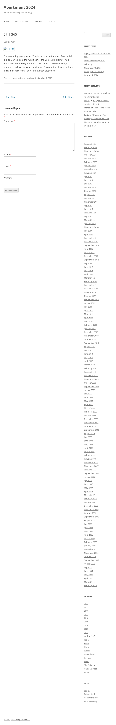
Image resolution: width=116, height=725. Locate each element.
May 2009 (88, 401)
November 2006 (91, 509)
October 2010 (90, 339)
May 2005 (88, 574)
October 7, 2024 (91, 75)
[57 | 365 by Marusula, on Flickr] (9, 49)
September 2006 (91, 516)
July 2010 (88, 350)
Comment (9, 121)
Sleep (86, 661)
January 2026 (90, 144)
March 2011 (89, 321)
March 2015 (89, 220)
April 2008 (88, 448)
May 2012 (88, 270)
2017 (86, 614)
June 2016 (88, 209)
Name (7, 154)
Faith (86, 639)
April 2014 (88, 234)
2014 (86, 603)
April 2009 (88, 404)
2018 (86, 618)
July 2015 (88, 216)
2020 (86, 625)
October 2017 (90, 191)
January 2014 (90, 238)
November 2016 (91, 201)
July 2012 (88, 263)
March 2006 (89, 538)
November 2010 (91, 335)
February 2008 (90, 455)
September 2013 (91, 245)
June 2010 (88, 353)
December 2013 (91, 241)
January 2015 (90, 223)
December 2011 (91, 288)
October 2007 (90, 469)
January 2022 (90, 165)
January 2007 (90, 502)
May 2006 (88, 531)
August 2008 (89, 433)
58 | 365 (68, 96)
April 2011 (88, 317)
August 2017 (89, 194)
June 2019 (88, 180)
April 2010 (88, 361)
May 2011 (88, 314)
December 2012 (91, 256)
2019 (86, 621)
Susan (87, 100)
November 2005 (91, 553)
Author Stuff (89, 636)
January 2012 (90, 285)
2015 (86, 607)
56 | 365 (9, 96)
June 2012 (88, 267)
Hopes (87, 650)
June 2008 (88, 440)
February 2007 (90, 498)
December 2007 (91, 462)
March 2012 (89, 277)
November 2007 (91, 466)
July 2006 (88, 524)
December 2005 (91, 549)
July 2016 (88, 205)
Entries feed (89, 694)
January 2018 (90, 187)
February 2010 (90, 368)
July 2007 (88, 480)
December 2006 (91, 505)
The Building (89, 665)
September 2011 (91, 299)
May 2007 (88, 487)
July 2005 (88, 567)
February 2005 (90, 585)
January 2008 (90, 458)
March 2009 (89, 408)
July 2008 (88, 437)
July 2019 (88, 176)
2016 (86, 610)
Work (86, 672)
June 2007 (88, 484)
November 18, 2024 (93, 68)
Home (6, 21)
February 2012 (90, 281)
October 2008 (90, 426)
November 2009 (91, 379)
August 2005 (89, 563)
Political (87, 658)
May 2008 (88, 444)
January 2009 (90, 415)
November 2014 (91, 227)
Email (7, 166)
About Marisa (21, 21)
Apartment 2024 (19, 7)
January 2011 (90, 328)
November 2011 (91, 292)
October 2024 (90, 154)
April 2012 (88, 274)
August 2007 (89, 477)
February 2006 (90, 542)
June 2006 (88, 527)
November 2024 (91, 151)
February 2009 (90, 411)
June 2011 (88, 310)
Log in (87, 690)
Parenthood (89, 654)
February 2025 (90, 147)
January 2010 (90, 372)
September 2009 (91, 386)
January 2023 (90, 158)
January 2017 (90, 198)
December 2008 (91, 419)
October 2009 (90, 382)
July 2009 (88, 393)
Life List (52, 21)
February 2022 (90, 162)
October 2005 (90, 556)
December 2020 (91, 169)
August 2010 (89, 346)
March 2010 (89, 364)
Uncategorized (90, 668)
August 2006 (89, 520)
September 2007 (91, 473)
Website (8, 177)
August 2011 (89, 303)
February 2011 (90, 325)
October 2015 (90, 212)
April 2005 (88, 578)
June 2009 (88, 397)
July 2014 (88, 230)
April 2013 (88, 248)
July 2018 (88, 183)
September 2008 (91, 429)
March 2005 (89, 582)
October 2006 (90, 513)
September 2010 (91, 343)
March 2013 (89, 252)
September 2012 (91, 259)
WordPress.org (90, 701)
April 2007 (88, 491)
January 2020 (90, 172)
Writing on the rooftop (94, 71)
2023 (86, 629)
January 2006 (90, 545)
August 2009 (89, 390)
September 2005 (91, 560)
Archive (38, 21)
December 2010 (91, 332)
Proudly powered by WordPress (17, 719)
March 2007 (89, 495)
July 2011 (88, 306)
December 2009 (91, 375)
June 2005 (88, 571)
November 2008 (91, 422)
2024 (86, 632)
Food (86, 643)
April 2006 (88, 534)
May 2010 (88, 357)
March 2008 (89, 451)
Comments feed (91, 697)
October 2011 (90, 296)
